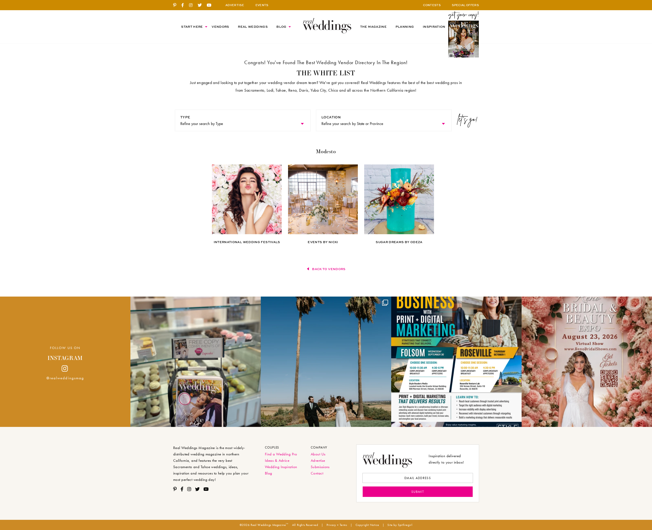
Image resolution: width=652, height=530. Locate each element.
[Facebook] (184, 5)
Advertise (318, 460)
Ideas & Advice (277, 460)
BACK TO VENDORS (328, 269)
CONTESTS (432, 5)
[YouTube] (211, 5)
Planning (405, 26)
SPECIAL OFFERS (465, 5)
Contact (317, 473)
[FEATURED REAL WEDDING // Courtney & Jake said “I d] (326, 362)
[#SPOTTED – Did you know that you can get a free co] (195, 362)
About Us (318, 454)
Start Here (192, 26)
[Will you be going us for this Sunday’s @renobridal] (587, 362)
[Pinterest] (176, 5)
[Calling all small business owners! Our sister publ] (456, 362)
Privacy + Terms (337, 525)
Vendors (220, 26)
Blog (281, 26)
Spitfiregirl (405, 525)
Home (327, 25)
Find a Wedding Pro (281, 454)
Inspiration (434, 26)
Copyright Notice (367, 525)
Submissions (320, 466)
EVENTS (261, 5)
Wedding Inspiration (281, 466)
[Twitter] (202, 5)
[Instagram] (192, 5)
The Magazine (373, 26)
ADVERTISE (234, 5)
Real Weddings (253, 26)
